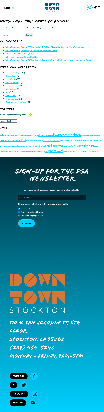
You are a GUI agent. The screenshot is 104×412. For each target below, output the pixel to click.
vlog (88, 151)
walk (91, 151)
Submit (26, 223)
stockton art (87, 145)
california (21, 135)
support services (67, 151)
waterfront (96, 151)
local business (93, 141)
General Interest (27, 209)
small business (54, 145)
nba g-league (17, 146)
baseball (5, 136)
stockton (73, 145)
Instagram (19, 393)
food (66, 140)
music (12, 146)
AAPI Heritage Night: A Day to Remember (23, 53)
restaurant (36, 146)
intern (80, 141)
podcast (29, 146)
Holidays (75, 141)
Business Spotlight (13, 72)
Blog (16, 136)
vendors (83, 151)
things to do (77, 151)
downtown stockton (66, 134)
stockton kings (27, 151)
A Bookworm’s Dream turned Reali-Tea (21, 57)
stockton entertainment (6, 151)
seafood (42, 146)
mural (8, 146)
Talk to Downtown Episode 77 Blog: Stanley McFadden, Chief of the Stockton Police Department (44, 47)
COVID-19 (35, 136)
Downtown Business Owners (32, 212)
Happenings (10, 76)
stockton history (18, 151)
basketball (11, 135)
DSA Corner (10, 95)
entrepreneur (51, 140)
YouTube (18, 402)
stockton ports (35, 151)
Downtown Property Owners (32, 215)
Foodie (70, 141)
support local (54, 151)
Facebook (19, 376)
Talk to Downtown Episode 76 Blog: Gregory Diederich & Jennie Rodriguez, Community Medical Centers (49, 60)
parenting (24, 146)
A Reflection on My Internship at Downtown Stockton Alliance (31, 50)
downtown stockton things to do (34, 141)
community (27, 135)
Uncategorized (11, 98)
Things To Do (10, 79)
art (1, 135)
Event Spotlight (11, 85)
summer (42, 151)
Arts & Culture (11, 82)
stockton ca (98, 146)
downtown (45, 135)
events (62, 140)
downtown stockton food (13, 140)
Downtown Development (16, 102)
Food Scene (10, 89)
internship (85, 140)
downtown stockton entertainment (90, 136)
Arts (7, 92)
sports (65, 146)
